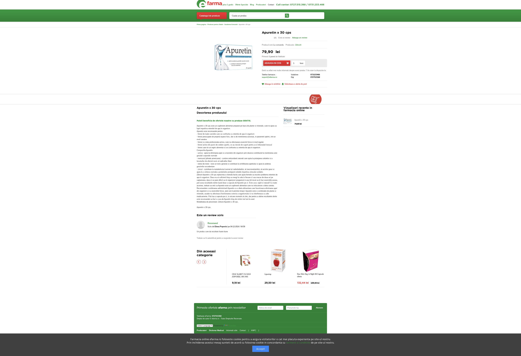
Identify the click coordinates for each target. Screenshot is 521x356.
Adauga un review (299, 38)
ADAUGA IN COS (273, 63)
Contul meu (296, 16)
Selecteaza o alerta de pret (296, 84)
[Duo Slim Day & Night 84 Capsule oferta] (310, 260)
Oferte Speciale (241, 5)
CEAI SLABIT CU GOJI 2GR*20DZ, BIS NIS (241, 275)
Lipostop (268, 274)
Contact (271, 5)
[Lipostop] (278, 260)
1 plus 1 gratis (227, 5)
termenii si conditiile (298, 342)
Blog (252, 5)
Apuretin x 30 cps (301, 120)
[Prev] (199, 262)
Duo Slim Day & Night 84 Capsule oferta (310, 275)
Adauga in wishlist (272, 84)
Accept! (260, 348)
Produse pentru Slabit (215, 24)
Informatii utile (231, 330)
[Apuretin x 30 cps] (233, 57)
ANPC (253, 330)
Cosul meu (313, 16)
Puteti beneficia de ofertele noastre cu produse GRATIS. (224, 121)
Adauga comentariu (268, 216)
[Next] (204, 262)
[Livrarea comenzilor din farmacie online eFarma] (316, 99)
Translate (232, 326)
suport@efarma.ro (269, 77)
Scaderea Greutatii (231, 24)
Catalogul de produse (209, 16)
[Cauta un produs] (287, 16)
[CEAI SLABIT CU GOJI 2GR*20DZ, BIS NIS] (245, 260)
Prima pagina (201, 24)
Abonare (319, 308)
